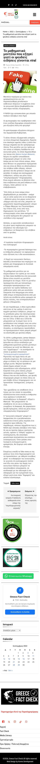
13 (9, 659)
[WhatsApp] (26, 721)
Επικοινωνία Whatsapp (20, 576)
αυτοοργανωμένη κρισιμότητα (16, 354)
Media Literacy (9, 46)
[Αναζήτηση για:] (14, 22)
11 (33, 656)
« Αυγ (5, 670)
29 (19, 665)
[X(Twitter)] (9, 721)
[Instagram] (12, 5)
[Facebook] (5, 5)
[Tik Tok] (16, 5)
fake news (15, 483)
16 (24, 659)
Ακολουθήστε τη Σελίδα (20, 612)
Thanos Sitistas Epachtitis (13, 65)
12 (4, 659)
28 (14, 665)
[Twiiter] (8, 5)
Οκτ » (10, 670)
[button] (34, 15)
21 (14, 662)
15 (19, 659)
